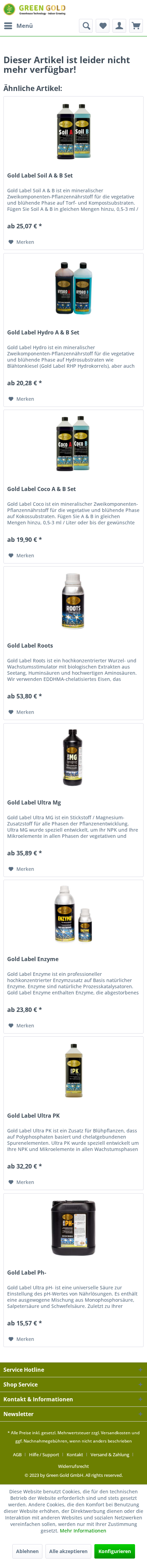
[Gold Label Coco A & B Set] (73, 444)
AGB (17, 1454)
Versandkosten (116, 1433)
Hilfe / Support (44, 1454)
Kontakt (75, 1454)
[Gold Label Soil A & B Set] (73, 131)
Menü (24, 26)
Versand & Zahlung (110, 1454)
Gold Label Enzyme (32, 959)
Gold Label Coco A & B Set (41, 489)
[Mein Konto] (119, 26)
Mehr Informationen (83, 1530)
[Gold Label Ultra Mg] (73, 758)
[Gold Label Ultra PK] (73, 1071)
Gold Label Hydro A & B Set (43, 332)
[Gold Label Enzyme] (73, 914)
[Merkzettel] (102, 26)
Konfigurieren (114, 1551)
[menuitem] (18, 26)
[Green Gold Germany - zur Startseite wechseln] (35, 9)
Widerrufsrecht (73, 1466)
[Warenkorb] (136, 26)
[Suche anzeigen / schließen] (86, 26)
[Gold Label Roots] (73, 601)
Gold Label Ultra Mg (34, 802)
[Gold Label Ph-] (73, 1228)
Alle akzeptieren (68, 1551)
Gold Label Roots (30, 645)
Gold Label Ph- (26, 1272)
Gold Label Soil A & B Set (40, 175)
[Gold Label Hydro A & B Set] (73, 288)
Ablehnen (27, 1551)
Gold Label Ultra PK (33, 1115)
